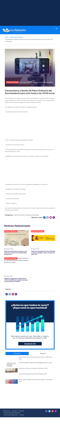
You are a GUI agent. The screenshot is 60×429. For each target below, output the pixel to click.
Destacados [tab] (17, 353)
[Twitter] (47, 217)
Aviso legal (21, 411)
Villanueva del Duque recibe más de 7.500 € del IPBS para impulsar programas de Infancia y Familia (16, 280)
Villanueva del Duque (16, 37)
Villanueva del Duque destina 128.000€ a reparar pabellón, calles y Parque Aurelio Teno (43, 253)
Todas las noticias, (19, 215)
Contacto (14, 411)
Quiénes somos (7, 411)
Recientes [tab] (43, 353)
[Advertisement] (30, 13)
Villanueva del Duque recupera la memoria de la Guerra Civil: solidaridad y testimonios (15, 253)
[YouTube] (50, 217)
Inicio (7, 37)
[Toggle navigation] (56, 28)
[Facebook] (44, 217)
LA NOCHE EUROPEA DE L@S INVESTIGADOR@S (35, 362)
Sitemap (22, 415)
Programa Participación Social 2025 (33, 374)
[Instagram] (53, 217)
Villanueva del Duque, (32, 215)
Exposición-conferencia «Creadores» (33, 368)
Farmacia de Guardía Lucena (11, 415)
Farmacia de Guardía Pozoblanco (12, 413)
